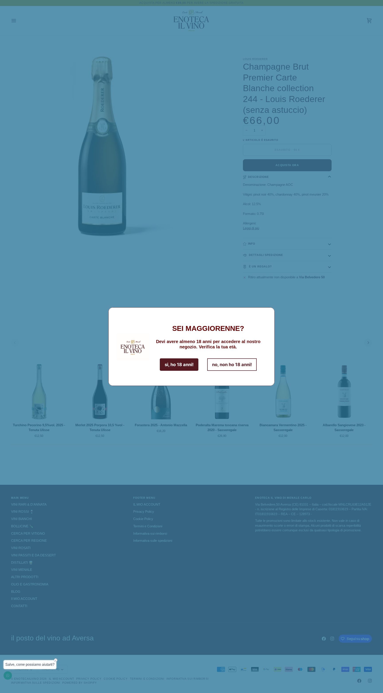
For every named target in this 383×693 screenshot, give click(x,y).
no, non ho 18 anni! (232, 364)
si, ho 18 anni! (179, 364)
